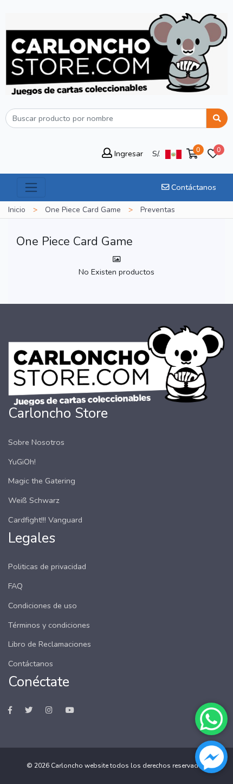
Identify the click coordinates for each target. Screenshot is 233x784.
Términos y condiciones (49, 625)
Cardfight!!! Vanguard (45, 519)
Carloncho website (79, 765)
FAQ (15, 586)
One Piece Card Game (83, 210)
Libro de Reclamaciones (49, 644)
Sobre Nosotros (36, 442)
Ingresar (127, 153)
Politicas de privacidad (47, 566)
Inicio (16, 210)
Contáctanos (192, 187)
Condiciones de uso (42, 605)
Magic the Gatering (41, 480)
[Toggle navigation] (31, 187)
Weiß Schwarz (34, 500)
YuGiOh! (22, 461)
